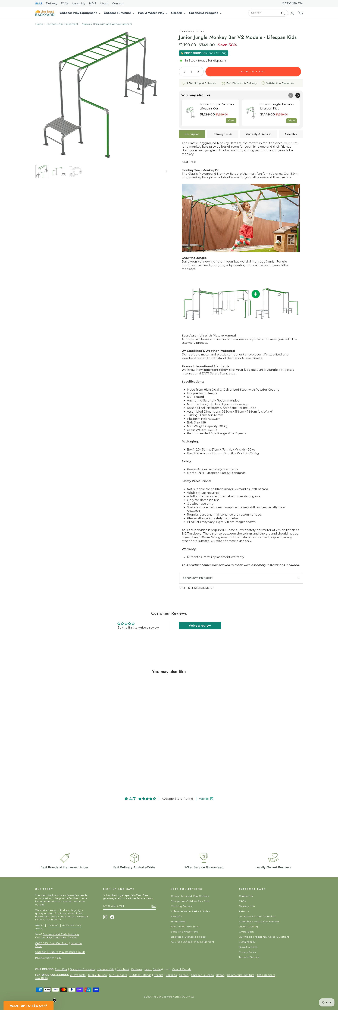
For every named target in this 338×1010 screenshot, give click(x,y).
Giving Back (246, 931)
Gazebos (171, 974)
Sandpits (176, 916)
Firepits (158, 974)
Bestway (136, 969)
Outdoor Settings (140, 974)
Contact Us (246, 896)
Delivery (51, 3)
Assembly (78, 3)
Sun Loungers (118, 974)
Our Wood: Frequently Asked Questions (264, 936)
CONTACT (53, 925)
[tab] (192, 134)
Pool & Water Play (151, 13)
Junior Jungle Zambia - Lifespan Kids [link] (217, 106)
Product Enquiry (198, 578)
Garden (177, 13)
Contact (117, 3)
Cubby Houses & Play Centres (190, 896)
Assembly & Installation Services (259, 921)
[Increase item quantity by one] (198, 71)
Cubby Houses (97, 974)
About (104, 3)
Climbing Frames (181, 906)
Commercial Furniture (240, 974)
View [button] (231, 120)
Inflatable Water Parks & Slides (190, 911)
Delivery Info (247, 906)
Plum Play (61, 969)
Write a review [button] (200, 625)
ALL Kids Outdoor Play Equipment (192, 941)
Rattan (220, 974)
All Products (78, 974)
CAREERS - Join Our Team (51, 943)
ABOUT (39, 925)
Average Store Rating (177, 798)
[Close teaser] (54, 1000)
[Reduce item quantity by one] (184, 71)
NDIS (92, 3)
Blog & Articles (248, 947)
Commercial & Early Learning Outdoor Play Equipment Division (57, 936)
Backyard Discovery (82, 969)
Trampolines (178, 921)
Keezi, (148, 969)
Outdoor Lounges (202, 974)
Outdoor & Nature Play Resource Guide (60, 951)
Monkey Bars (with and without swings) (107, 23)
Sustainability (247, 941)
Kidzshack (123, 969)
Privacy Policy (247, 952)
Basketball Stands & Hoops (188, 936)
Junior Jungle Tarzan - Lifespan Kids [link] (277, 106)
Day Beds (41, 977)
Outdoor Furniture (118, 13)
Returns (244, 911)
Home (39, 23)
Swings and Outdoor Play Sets (190, 901)
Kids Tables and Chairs (185, 926)
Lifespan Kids (192, 31)
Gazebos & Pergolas (204, 13)
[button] (297, 95)
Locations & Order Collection (257, 916)
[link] (190, 112)
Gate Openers (266, 974)
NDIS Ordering (248, 926)
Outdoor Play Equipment (79, 13)
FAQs (64, 3)
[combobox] (268, 13)
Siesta (157, 969)
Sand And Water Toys (184, 931)
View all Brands (181, 969)
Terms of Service (249, 957)
